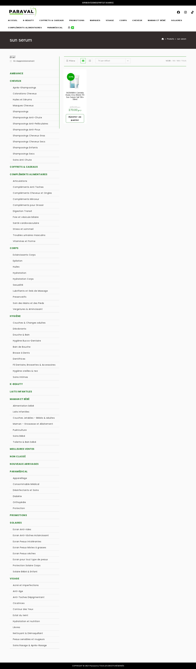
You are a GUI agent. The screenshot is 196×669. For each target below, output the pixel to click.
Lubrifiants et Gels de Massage (30, 290)
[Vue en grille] (83, 60)
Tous (183, 61)
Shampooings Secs (23, 153)
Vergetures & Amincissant (28, 309)
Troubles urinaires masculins (29, 235)
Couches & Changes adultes (29, 322)
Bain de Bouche (21, 346)
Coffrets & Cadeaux (24, 166)
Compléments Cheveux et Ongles (32, 193)
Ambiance (16, 73)
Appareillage (20, 478)
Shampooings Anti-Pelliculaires (30, 123)
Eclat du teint (20, 615)
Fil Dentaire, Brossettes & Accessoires (34, 364)
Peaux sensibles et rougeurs (29, 639)
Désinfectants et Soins (26, 490)
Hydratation (19, 272)
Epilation (18, 260)
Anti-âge (18, 591)
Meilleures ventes (22, 449)
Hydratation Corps (23, 278)
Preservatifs (19, 296)
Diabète (17, 496)
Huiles (16, 266)
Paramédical (19, 471)
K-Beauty (16, 384)
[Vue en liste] (89, 60)
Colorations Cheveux (25, 93)
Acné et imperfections (26, 585)
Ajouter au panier (74, 118)
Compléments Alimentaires (28, 174)
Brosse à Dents (21, 352)
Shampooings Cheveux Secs (29, 141)
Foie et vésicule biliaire (26, 217)
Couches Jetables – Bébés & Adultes (34, 417)
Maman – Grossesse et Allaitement (33, 423)
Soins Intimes (20, 377)
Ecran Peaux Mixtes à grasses (29, 547)
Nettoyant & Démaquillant (28, 633)
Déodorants (19, 328)
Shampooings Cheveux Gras (29, 135)
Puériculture (20, 430)
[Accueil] (163, 39)
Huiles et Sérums (22, 99)
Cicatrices (18, 603)
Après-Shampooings (24, 87)
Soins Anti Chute (22, 159)
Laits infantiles (21, 391)
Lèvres (16, 627)
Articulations (20, 181)
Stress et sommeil (23, 229)
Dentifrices (19, 358)
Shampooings (20, 111)
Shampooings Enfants (25, 147)
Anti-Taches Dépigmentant (28, 597)
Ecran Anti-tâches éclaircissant (31, 535)
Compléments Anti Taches (28, 187)
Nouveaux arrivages (24, 464)
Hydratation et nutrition (26, 621)
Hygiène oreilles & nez (25, 370)
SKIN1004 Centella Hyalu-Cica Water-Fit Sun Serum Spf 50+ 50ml (75, 96)
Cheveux (15, 81)
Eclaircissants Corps (24, 254)
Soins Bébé (19, 436)
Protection (19, 508)
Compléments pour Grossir (28, 205)
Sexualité (18, 284)
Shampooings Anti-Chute (27, 117)
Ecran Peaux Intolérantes (27, 541)
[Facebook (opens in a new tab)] (179, 9)
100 (178, 61)
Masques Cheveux (23, 105)
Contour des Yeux (23, 609)
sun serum (181, 39)
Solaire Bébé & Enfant (25, 571)
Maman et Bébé (20, 399)
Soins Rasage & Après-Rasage (30, 645)
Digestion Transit (22, 211)
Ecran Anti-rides (22, 529)
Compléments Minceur (26, 199)
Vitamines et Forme (24, 241)
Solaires (16, 522)
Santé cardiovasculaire (26, 223)
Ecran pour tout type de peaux (30, 559)
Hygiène (15, 316)
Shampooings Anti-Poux (26, 129)
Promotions (18, 515)
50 (174, 61)
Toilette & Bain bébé (24, 441)
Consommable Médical (26, 484)
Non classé (18, 456)
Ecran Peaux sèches (24, 553)
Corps (14, 248)
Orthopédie (19, 502)
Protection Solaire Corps (26, 565)
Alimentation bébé (23, 405)
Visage (14, 578)
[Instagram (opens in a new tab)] (186, 9)
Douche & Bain (21, 334)
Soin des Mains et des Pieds (28, 303)
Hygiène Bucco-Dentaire (27, 340)
